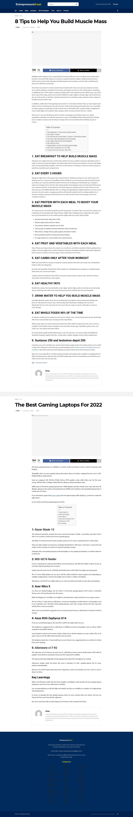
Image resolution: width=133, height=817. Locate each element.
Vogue (81, 796)
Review (81, 770)
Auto (52, 768)
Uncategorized (81, 791)
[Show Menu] (16, 10)
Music (66, 791)
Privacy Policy (105, 814)
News (26, 10)
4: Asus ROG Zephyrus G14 (66, 519)
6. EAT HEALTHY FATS (52, 143)
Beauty (52, 770)
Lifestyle (66, 786)
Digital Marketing (52, 784)
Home (21, 10)
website (81, 798)
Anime (52, 765)
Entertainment (43, 10)
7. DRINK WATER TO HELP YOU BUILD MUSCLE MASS (61, 145)
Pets (66, 801)
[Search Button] (77, 4)
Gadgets (66, 768)
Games (66, 770)
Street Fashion (81, 779)
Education (52, 789)
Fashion (52, 796)
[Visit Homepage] (29, 4)
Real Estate (81, 765)
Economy (52, 786)
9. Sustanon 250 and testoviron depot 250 (58, 150)
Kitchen (66, 782)
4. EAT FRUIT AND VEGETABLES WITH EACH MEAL (61, 139)
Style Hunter (81, 782)
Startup (81, 777)
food (52, 803)
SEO (81, 772)
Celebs (52, 777)
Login (116, 4)
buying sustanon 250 (81, 347)
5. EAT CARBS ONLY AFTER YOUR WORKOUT (59, 141)
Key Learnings (62, 523)
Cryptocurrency (52, 782)
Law (66, 784)
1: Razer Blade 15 (63, 512)
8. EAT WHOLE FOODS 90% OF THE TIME (58, 148)
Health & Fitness (66, 775)
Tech (53, 10)
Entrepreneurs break (52, 794)
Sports (81, 775)
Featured (52, 798)
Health (59, 10)
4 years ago (26, 27)
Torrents (81, 786)
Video (81, 794)
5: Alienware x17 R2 (64, 521)
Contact (112, 814)
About (98, 814)
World (81, 801)
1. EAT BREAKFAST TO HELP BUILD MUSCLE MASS (61, 132)
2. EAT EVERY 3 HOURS (53, 134)
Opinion (66, 10)
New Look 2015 (66, 794)
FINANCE (52, 801)
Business (33, 10)
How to (66, 779)
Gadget (66, 765)
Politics (66, 803)
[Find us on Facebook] (117, 10)
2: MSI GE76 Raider (63, 514)
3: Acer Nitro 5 (62, 516)
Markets (66, 789)
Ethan (18, 27)
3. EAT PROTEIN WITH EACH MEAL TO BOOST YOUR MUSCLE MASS (66, 137)
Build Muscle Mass (41, 362)
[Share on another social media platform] (99, 70)
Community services (52, 779)
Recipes (81, 768)
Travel (81, 789)
